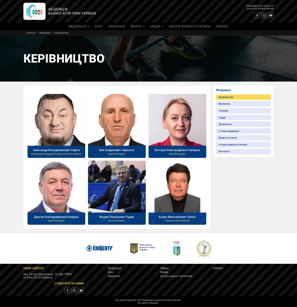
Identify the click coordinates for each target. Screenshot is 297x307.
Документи (225, 124)
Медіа (164, 272)
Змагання (117, 26)
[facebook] (257, 15)
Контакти (224, 151)
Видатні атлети (228, 137)
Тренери (223, 110)
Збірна (164, 268)
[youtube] (271, 15)
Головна (30, 33)
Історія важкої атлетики (233, 144)
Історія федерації (229, 131)
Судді (222, 117)
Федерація (45, 33)
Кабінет (222, 26)
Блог (99, 26)
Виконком (224, 104)
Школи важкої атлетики (189, 26)
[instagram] (264, 15)
